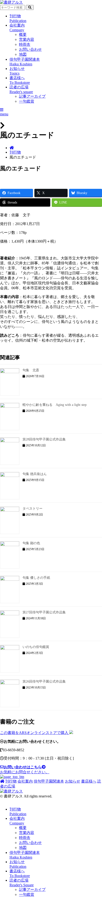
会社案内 (25, 781)
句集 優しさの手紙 (36, 578)
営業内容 (26, 39)
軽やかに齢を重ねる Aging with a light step (55, 405)
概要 (23, 34)
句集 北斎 (31, 370)
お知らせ (72, 781)
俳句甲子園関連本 (49, 781)
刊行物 (15, 152)
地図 (23, 54)
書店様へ (88, 781)
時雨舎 (24, 44)
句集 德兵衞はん (35, 474)
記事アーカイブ (32, 96)
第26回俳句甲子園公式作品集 (44, 681)
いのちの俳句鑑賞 (36, 647)
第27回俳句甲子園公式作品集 (44, 612)
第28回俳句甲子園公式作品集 (44, 439)
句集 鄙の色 (31, 543)
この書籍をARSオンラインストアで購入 (34, 733)
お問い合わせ (30, 49)
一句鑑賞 (26, 101)
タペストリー (32, 508)
